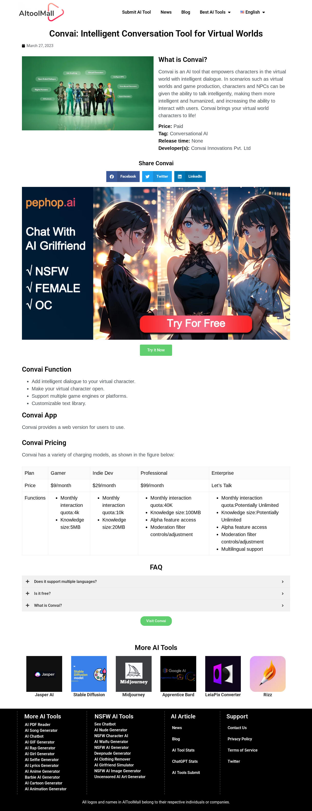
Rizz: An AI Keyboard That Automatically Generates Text (270, 669)
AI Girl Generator (40, 754)
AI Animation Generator (46, 789)
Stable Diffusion (89, 694)
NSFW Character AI (111, 736)
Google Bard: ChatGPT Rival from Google (180, 666)
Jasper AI (44, 694)
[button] (123, 176)
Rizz (267, 694)
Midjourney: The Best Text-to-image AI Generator (135, 669)
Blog (185, 12)
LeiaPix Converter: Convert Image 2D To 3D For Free (225, 671)
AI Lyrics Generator (42, 765)
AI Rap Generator (40, 748)
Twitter (234, 761)
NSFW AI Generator (111, 747)
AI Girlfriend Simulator (114, 765)
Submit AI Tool (136, 12)
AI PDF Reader (37, 724)
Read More (49, 687)
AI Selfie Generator (42, 759)
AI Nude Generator (110, 730)
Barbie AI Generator (42, 777)
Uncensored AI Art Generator (120, 776)
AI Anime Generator (42, 771)
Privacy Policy (240, 739)
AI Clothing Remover (112, 759)
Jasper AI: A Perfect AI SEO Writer (46, 666)
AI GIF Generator (40, 742)
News (166, 12)
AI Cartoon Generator (43, 783)
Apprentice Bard (178, 694)
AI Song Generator (41, 730)
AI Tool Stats (183, 750)
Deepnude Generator (112, 753)
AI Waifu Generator (111, 741)
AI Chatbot (34, 736)
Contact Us (237, 727)
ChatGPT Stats (185, 761)
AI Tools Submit (186, 772)
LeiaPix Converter (223, 694)
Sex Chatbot (105, 724)
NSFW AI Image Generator (117, 771)
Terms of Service (243, 750)
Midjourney (133, 694)
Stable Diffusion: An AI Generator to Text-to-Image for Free (92, 671)
